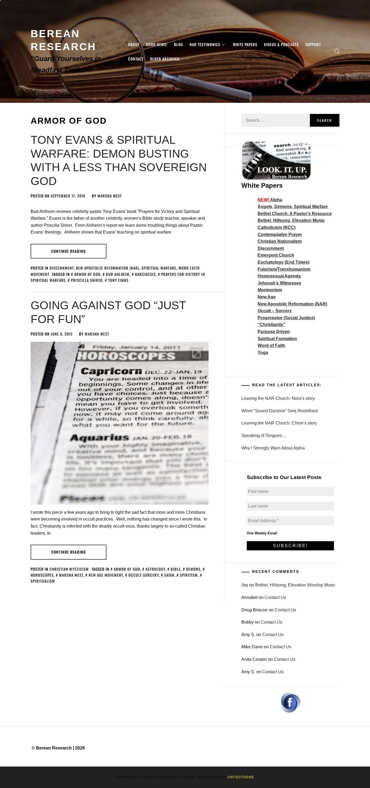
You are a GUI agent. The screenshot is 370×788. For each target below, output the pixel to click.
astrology (155, 569)
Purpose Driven (274, 331)
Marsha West (110, 196)
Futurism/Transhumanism (284, 269)
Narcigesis (145, 274)
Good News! (156, 44)
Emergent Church (276, 255)
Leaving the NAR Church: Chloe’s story (279, 423)
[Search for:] (275, 120)
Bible (176, 569)
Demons (193, 569)
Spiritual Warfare (158, 268)
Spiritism (189, 575)
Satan (169, 575)
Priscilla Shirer (87, 280)
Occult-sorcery (143, 575)
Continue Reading (68, 251)
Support (313, 44)
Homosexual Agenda (279, 276)
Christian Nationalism (280, 241)
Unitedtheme (241, 777)
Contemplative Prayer (280, 234)
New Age (267, 297)
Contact (136, 59)
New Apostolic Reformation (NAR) (107, 268)
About (133, 44)
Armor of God (87, 274)
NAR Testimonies (205, 44)
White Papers (245, 44)
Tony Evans (118, 280)
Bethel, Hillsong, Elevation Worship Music (295, 585)
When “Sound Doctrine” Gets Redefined (279, 411)
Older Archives (164, 59)
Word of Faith (271, 345)
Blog (178, 44)
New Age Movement (106, 575)
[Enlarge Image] (196, 354)
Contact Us (275, 597)
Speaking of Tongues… (263, 435)
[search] (337, 51)
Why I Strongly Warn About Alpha (273, 448)
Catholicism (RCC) (277, 227)
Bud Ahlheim (117, 274)
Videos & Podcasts (281, 44)
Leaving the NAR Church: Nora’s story (278, 398)
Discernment (62, 268)
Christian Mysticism (69, 569)
